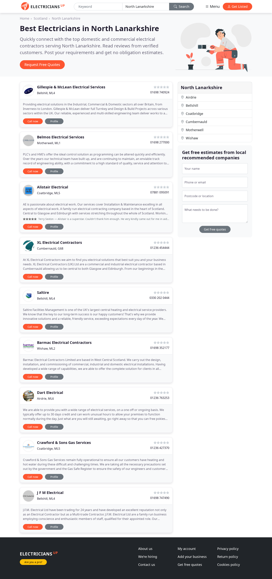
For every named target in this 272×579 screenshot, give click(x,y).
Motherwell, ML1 (49, 143)
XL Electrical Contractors (59, 242)
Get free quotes (215, 229)
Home (24, 18)
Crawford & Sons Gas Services (64, 442)
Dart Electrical (50, 392)
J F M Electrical (50, 492)
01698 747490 (159, 498)
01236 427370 (159, 448)
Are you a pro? (33, 562)
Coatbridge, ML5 (48, 193)
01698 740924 (159, 92)
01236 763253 (159, 398)
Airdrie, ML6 (45, 398)
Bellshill (191, 105)
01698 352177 (159, 348)
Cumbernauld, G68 (50, 248)
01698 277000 (159, 142)
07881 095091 (159, 192)
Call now (33, 121)
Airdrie (190, 97)
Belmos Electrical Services (60, 137)
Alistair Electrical (52, 187)
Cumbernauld (196, 122)
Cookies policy (228, 564)
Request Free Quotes (42, 64)
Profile (54, 121)
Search (183, 6)
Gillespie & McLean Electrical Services (71, 86)
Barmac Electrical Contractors (64, 342)
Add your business (192, 556)
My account (187, 548)
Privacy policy (228, 548)
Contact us (146, 564)
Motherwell (194, 130)
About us (145, 548)
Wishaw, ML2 (46, 348)
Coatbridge (194, 113)
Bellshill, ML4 (46, 93)
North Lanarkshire (66, 18)
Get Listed (239, 6)
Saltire (43, 292)
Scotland (40, 18)
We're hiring (147, 556)
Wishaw (191, 138)
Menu (214, 6)
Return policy (227, 556)
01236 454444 (159, 248)
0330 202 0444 (159, 298)
